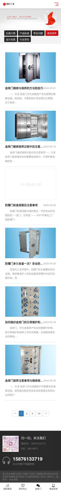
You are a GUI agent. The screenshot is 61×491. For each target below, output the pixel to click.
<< (15, 413)
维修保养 (52, 33)
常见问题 (38, 33)
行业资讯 (24, 39)
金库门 (38, 488)
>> (46, 413)
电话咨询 (53, 488)
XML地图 (13, 479)
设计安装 (10, 39)
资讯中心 (23, 488)
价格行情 (10, 33)
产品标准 (24, 33)
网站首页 (8, 488)
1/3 (38, 413)
